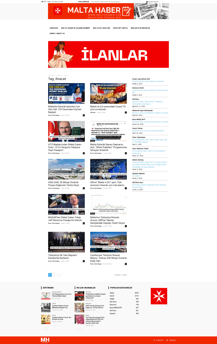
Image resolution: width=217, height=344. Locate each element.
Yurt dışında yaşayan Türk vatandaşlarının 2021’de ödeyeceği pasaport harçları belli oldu (95, 320)
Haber (87, 315)
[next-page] (59, 275)
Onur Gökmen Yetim (140, 148)
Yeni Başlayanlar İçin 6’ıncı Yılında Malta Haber (62, 295)
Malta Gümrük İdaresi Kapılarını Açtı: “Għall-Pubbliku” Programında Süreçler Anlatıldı (108, 147)
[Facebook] (154, 340)
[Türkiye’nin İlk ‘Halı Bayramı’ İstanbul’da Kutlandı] (66, 242)
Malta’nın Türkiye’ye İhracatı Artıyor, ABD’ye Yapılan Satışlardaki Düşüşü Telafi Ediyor (107, 220)
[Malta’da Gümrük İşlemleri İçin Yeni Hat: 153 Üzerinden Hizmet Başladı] (66, 93)
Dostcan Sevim (138, 88)
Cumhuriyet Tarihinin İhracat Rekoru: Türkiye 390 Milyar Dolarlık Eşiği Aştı (108, 258)
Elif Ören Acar (137, 182)
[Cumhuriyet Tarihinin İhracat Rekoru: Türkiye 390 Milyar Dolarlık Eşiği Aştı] (108, 242)
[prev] (135, 1)
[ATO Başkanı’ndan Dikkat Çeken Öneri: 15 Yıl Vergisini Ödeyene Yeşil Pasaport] (66, 131)
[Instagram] (167, 340)
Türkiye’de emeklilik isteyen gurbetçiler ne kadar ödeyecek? (96, 296)
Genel (50, 102)
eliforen (93, 112)
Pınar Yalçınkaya (138, 137)
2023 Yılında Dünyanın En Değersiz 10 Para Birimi (95, 307)
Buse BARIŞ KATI (138, 119)
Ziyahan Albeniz (138, 173)
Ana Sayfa (51, 75)
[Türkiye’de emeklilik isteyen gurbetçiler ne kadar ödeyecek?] (79, 296)
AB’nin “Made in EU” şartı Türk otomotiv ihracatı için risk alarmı (107, 184)
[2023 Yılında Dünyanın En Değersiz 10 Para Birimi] (79, 307)
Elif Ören (135, 99)
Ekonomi (88, 291)
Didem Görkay (137, 160)
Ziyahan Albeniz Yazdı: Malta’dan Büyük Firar (60, 307)
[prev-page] (42, 328)
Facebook (159, 340)
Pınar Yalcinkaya (54, 115)
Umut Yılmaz (137, 128)
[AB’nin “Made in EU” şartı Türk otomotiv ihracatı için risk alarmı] (108, 169)
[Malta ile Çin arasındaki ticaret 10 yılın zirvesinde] (108, 93)
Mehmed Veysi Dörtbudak (142, 110)
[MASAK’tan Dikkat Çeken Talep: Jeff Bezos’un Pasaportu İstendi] (66, 204)
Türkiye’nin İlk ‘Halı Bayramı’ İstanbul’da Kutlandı (62, 256)
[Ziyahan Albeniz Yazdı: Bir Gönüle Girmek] (46, 319)
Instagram (172, 340)
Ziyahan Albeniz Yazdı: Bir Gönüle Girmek (61, 318)
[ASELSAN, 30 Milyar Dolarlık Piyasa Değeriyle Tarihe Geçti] (66, 169)
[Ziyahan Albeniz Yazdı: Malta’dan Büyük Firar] (46, 307)
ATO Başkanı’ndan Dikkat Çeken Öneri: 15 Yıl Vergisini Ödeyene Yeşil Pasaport (64, 147)
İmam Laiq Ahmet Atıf (141, 79)
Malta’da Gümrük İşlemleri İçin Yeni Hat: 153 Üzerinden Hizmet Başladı (64, 109)
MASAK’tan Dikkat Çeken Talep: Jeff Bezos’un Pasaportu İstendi (65, 219)
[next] (139, 1)
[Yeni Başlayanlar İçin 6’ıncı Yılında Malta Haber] (46, 296)
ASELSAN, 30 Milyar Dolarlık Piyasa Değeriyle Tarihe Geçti (63, 184)
